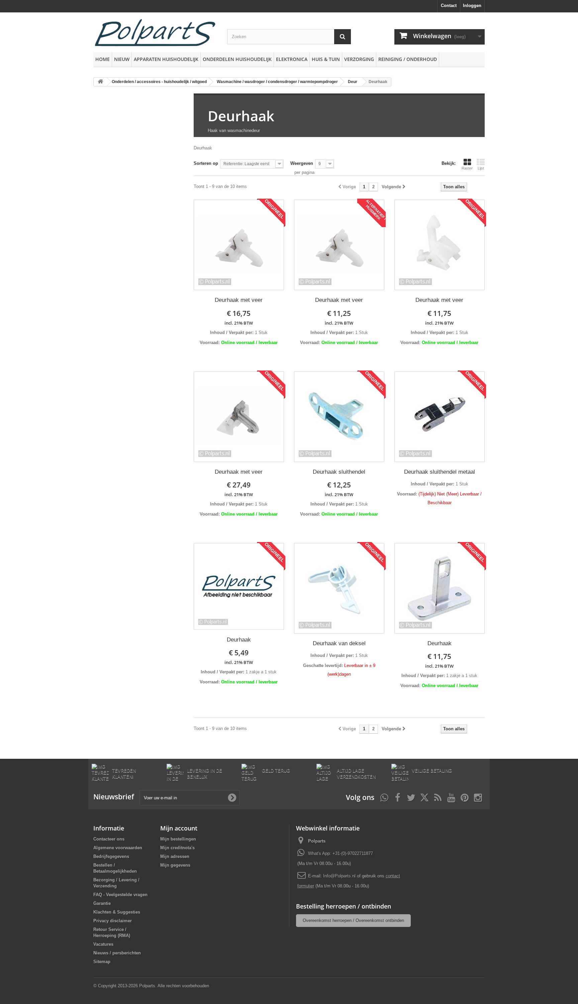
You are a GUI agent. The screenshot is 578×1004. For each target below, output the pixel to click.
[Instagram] (478, 797)
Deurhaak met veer (239, 300)
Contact (449, 5)
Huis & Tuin (326, 59)
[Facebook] (397, 797)
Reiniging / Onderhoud (407, 59)
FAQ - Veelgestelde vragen (120, 894)
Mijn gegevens (175, 865)
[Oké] (232, 797)
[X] (424, 797)
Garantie (102, 903)
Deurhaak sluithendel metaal (439, 472)
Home (102, 59)
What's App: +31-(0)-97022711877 (340, 853)
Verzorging (359, 59)
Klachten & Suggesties (116, 912)
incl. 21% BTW (238, 323)
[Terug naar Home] (100, 82)
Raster (467, 168)
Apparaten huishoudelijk (166, 59)
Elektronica (291, 59)
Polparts (316, 841)
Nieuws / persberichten (117, 952)
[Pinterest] (465, 797)
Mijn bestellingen (178, 839)
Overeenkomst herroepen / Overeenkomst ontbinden (353, 920)
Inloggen (472, 5)
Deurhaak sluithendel (339, 472)
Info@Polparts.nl (340, 875)
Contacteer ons (108, 839)
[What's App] (384, 797)
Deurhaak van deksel (339, 643)
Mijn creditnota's (177, 847)
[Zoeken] (342, 36)
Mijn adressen (174, 856)
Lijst (481, 168)
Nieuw (121, 59)
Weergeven (301, 163)
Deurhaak (241, 115)
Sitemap (101, 961)
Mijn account (178, 828)
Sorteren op (206, 163)
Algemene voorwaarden (117, 847)
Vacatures (103, 944)
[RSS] (438, 797)
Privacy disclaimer (112, 920)
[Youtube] (451, 797)
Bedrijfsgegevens (111, 856)
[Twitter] (411, 797)
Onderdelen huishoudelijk (237, 59)
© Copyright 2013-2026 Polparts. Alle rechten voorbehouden (151, 985)
